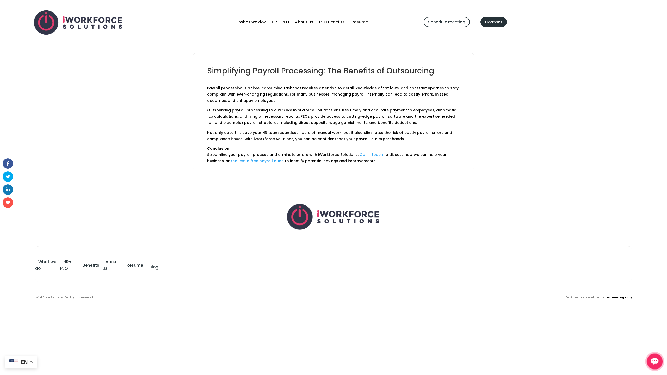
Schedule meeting (446, 22)
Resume (359, 22)
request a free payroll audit (257, 161)
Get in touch (371, 154)
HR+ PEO (280, 22)
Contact (493, 22)
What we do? (252, 22)
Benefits (91, 265)
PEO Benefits (332, 22)
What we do (45, 265)
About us (304, 22)
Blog (153, 267)
